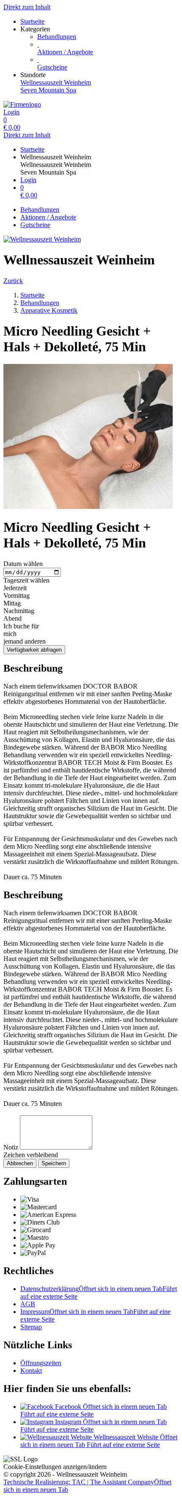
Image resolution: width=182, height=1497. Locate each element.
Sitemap (31, 1326)
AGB (27, 1304)
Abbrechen (20, 1163)
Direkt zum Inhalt (26, 7)
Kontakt (31, 1370)
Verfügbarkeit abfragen (34, 650)
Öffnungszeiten (40, 1362)
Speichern (53, 1163)
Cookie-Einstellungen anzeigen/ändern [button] (55, 1466)
